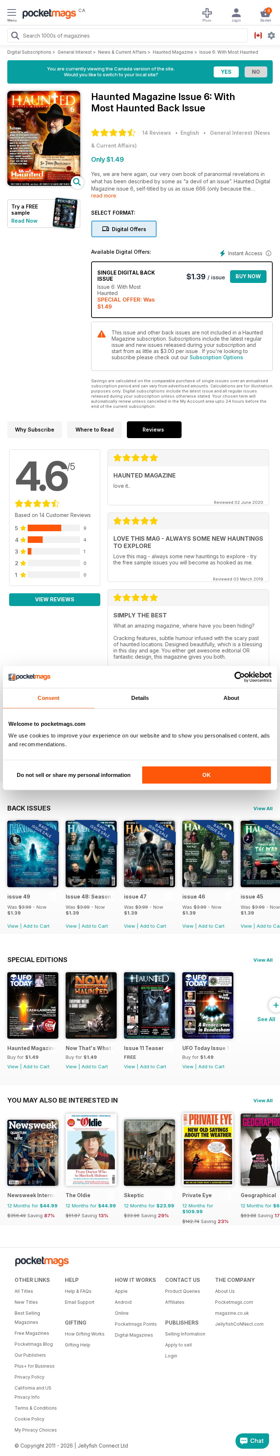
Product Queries (182, 1291)
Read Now (24, 221)
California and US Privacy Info (33, 1392)
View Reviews (54, 599)
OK (206, 775)
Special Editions (37, 959)
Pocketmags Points (136, 1324)
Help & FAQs (78, 1291)
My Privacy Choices (36, 1430)
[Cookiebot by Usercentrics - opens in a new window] (240, 676)
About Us (225, 1291)
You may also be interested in (62, 1100)
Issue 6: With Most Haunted (228, 52)
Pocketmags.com (234, 1302)
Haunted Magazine (173, 52)
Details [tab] (140, 698)
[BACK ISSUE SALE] (32, 885)
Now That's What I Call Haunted (90, 1048)
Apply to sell (178, 1345)
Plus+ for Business (35, 1366)
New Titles (26, 1302)
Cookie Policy (29, 1419)
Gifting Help (77, 1345)
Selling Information (185, 1334)
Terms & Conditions (36, 1408)
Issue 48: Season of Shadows (90, 896)
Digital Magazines (134, 1335)
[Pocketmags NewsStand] (47, 14)
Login (171, 1356)
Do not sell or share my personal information (74, 775)
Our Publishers (30, 1355)
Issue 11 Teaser (144, 1048)
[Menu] (11, 13)
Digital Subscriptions (29, 52)
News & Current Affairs (122, 52)
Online (122, 1313)
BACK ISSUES (29, 808)
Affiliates (174, 1302)
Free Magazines (32, 1333)
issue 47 (135, 896)
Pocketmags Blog (34, 1344)
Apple (121, 1291)
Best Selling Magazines (27, 1317)
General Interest (75, 52)
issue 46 (193, 896)
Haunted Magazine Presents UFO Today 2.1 (31, 1048)
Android (123, 1302)
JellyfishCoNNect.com (237, 1324)
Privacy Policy (29, 1377)
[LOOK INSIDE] (43, 184)
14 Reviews (156, 133)
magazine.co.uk (232, 1313)
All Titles (24, 1291)
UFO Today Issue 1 (205, 1048)
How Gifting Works (85, 1334)
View (13, 926)
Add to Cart (36, 926)
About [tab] (231, 698)
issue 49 (18, 896)
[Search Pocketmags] (15, 36)
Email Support (79, 1302)
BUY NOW (248, 276)
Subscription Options (216, 357)
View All (263, 808)
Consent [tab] (48, 698)
